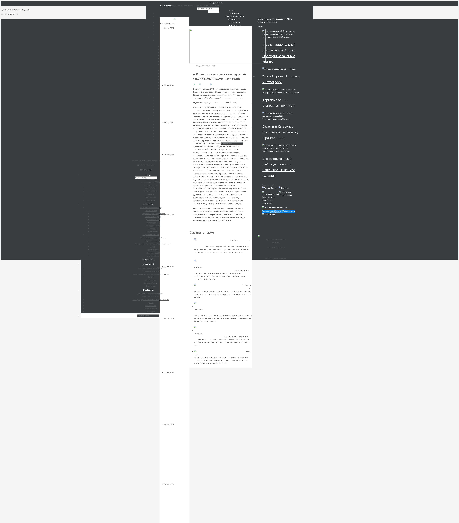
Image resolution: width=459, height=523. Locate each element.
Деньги (177, 424)
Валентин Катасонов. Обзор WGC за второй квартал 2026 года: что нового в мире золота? (176, 242)
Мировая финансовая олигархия (275, 151)
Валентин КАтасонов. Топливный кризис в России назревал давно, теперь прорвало (176, 294)
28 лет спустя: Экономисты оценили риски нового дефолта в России (176, 505)
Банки (200, 354)
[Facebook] (204, 84)
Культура (177, 85)
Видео (260, 26)
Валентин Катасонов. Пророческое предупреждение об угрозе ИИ (177, 104)
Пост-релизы (200, 69)
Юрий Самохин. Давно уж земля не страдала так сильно (224, 288)
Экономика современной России (215, 267)
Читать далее (222, 279)
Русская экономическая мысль (213, 309)
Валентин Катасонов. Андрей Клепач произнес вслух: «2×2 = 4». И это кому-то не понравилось (176, 400)
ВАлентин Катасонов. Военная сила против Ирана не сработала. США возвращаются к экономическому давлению (176, 184)
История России (243, 240)
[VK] (195, 84)
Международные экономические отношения (209, 243)
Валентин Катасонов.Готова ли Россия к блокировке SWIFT (226, 354)
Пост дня (177, 123)
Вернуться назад (196, 27)
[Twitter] (214, 84)
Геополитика (179, 154)
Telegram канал (216, 2)
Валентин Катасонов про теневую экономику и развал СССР (280, 132)
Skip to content (146, 170)
